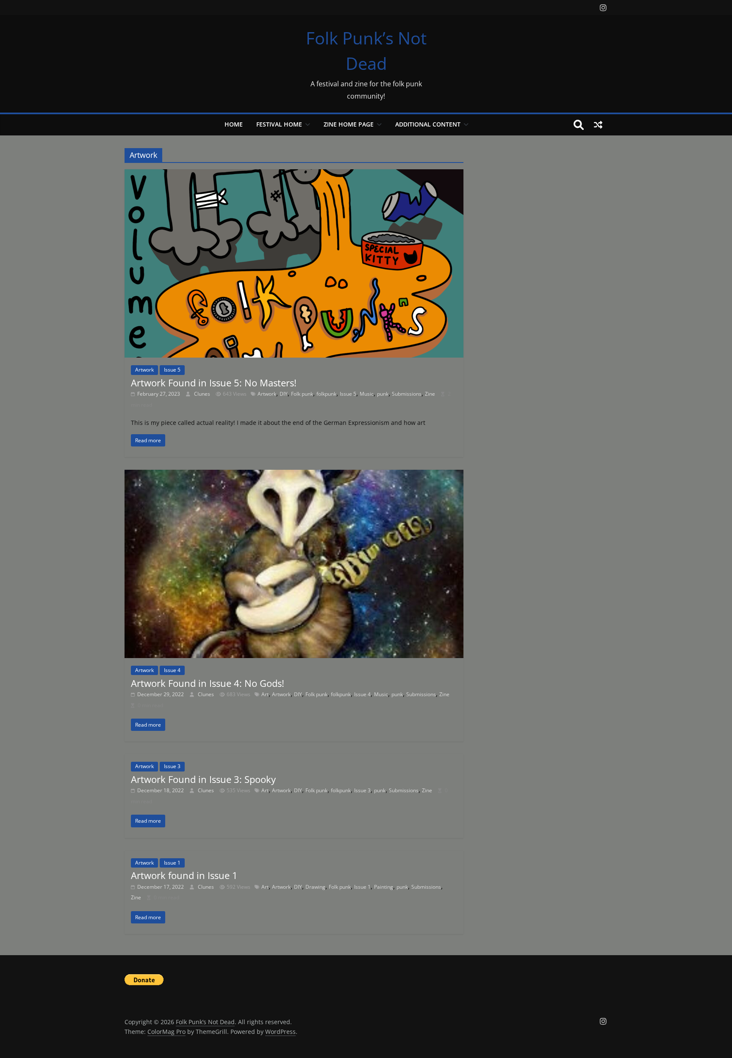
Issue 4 (172, 670)
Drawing (315, 886)
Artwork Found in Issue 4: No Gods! (207, 683)
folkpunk (326, 393)
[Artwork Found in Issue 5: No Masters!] (294, 174)
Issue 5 (172, 369)
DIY (284, 393)
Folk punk (302, 393)
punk (382, 393)
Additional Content (427, 124)
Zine (430, 393)
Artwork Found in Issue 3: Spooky (203, 779)
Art (265, 694)
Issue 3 (172, 766)
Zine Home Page (349, 124)
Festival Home (279, 124)
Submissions (406, 393)
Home (234, 124)
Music (367, 393)
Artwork (144, 369)
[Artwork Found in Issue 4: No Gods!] (294, 474)
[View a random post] (598, 125)
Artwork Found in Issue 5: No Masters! (214, 382)
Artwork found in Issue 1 (184, 875)
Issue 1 (172, 862)
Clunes (202, 393)
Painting (383, 886)
